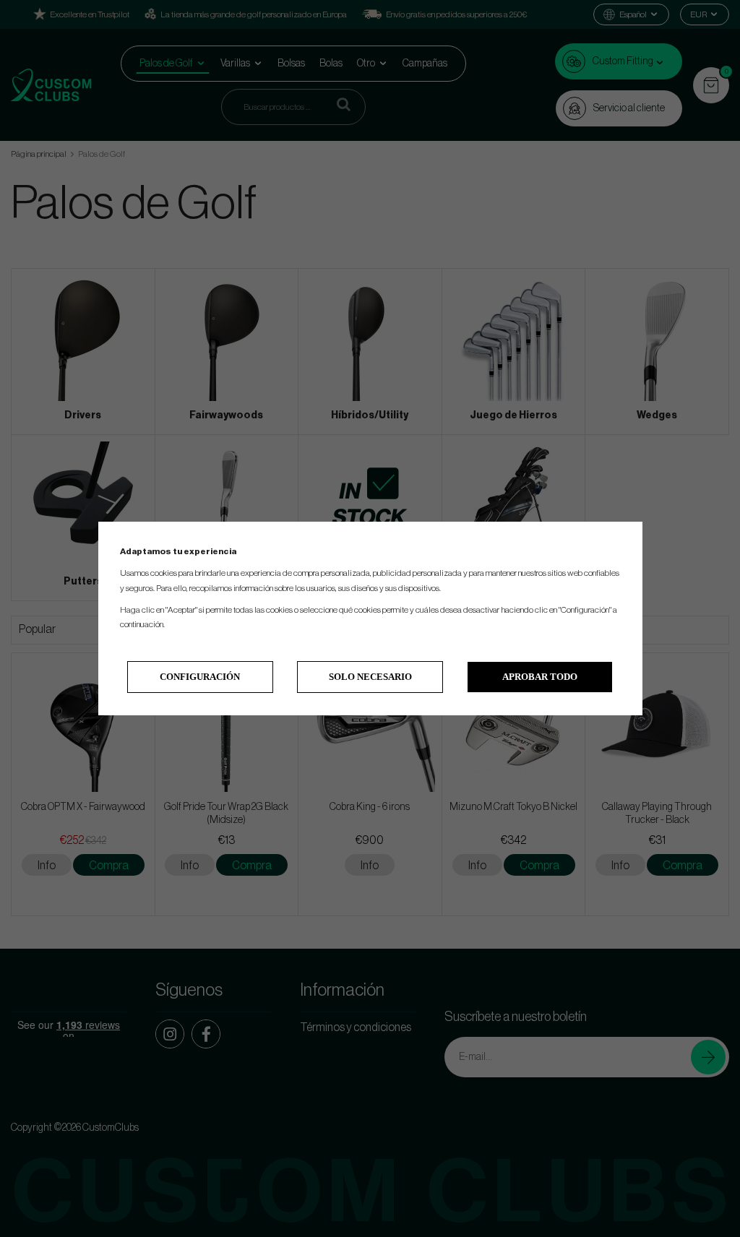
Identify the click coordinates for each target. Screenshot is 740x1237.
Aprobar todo (539, 676)
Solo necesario (370, 676)
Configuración (200, 676)
